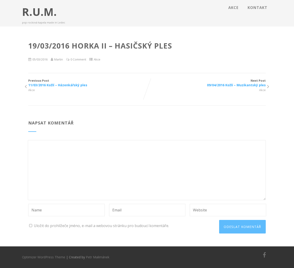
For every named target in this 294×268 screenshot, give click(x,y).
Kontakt (257, 7)
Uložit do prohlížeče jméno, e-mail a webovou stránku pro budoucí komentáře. (101, 225)
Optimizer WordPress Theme (43, 257)
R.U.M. (39, 12)
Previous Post (57, 82)
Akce (233, 7)
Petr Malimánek (97, 257)
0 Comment (78, 59)
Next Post (236, 82)
